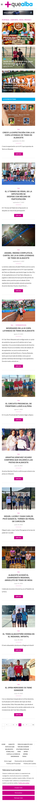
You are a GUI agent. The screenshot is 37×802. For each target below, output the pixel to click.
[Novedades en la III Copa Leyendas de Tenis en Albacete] (18, 310)
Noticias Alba (9, 747)
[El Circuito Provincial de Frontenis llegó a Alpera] (18, 386)
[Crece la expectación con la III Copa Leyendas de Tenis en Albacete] (18, 115)
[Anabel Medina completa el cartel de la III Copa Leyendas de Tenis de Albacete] (18, 235)
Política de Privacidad (13, 763)
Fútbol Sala (10, 751)
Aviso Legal (7, 761)
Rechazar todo (18, 798)
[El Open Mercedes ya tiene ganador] (18, 670)
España (25, 754)
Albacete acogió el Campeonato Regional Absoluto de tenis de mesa (18, 577)
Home (3, 744)
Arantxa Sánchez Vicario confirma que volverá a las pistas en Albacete (18, 460)
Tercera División (23, 747)
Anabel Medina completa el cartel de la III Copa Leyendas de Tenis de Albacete (18, 255)
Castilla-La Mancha (13, 754)
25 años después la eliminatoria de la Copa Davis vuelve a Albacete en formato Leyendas (18, 85)
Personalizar (18, 793)
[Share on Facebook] (17, 158)
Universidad (15, 756)
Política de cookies (23, 783)
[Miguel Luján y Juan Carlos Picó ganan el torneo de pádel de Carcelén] (18, 498)
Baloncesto (9, 749)
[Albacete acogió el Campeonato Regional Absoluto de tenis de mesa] (18, 557)
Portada (5, 20)
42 (33, 725)
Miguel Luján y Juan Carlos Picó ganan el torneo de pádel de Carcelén (18, 518)
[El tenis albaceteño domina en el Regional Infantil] (18, 616)
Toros (24, 756)
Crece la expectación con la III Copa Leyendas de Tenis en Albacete (19, 135)
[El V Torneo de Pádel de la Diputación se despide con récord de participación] (18, 174)
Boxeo (26, 751)
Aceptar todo (18, 787)
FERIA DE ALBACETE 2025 (25, 744)
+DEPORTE (14, 20)
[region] (18, 784)
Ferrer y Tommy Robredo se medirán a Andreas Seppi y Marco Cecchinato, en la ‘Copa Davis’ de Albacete (18, 37)
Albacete (11, 744)
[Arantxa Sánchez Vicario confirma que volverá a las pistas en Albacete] (18, 439)
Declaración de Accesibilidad (24, 761)
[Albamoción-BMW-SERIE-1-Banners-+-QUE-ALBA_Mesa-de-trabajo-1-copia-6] (18, 11)
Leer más (18, 154)
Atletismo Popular (22, 749)
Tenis (21, 20)
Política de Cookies (30, 763)
